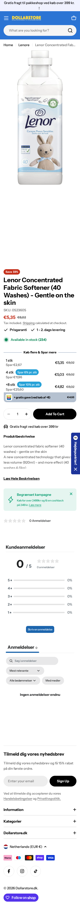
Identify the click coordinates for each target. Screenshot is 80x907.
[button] (40, 362)
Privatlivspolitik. (49, 799)
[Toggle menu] (6, 18)
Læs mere (35, 505)
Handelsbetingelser (18, 799)
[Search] (70, 30)
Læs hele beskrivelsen (22, 478)
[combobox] (40, 30)
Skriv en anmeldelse (40, 629)
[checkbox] (53, 681)
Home (8, 45)
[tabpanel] (40, 700)
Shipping (29, 323)
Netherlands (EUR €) (26, 847)
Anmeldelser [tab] (22, 647)
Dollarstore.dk (26, 888)
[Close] (71, 494)
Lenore (24, 45)
